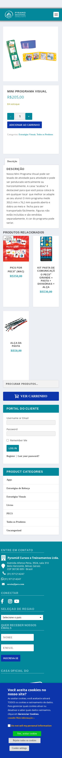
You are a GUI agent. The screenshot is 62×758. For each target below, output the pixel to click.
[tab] (12, 161)
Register (11, 456)
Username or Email (18, 418)
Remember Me (18, 440)
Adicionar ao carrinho (24, 124)
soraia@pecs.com (15, 584)
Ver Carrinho (33, 396)
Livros (10, 505)
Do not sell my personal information (31, 725)
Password (12, 429)
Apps (9, 479)
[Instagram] (10, 602)
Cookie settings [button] (19, 748)
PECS (10, 513)
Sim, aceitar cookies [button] (27, 733)
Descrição (12, 161)
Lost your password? (28, 456)
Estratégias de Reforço (18, 488)
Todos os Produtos (45, 134)
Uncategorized (14, 530)
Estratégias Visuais (27, 134)
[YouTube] (16, 602)
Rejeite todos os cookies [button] (24, 740)
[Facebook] (4, 602)
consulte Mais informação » (21, 718)
